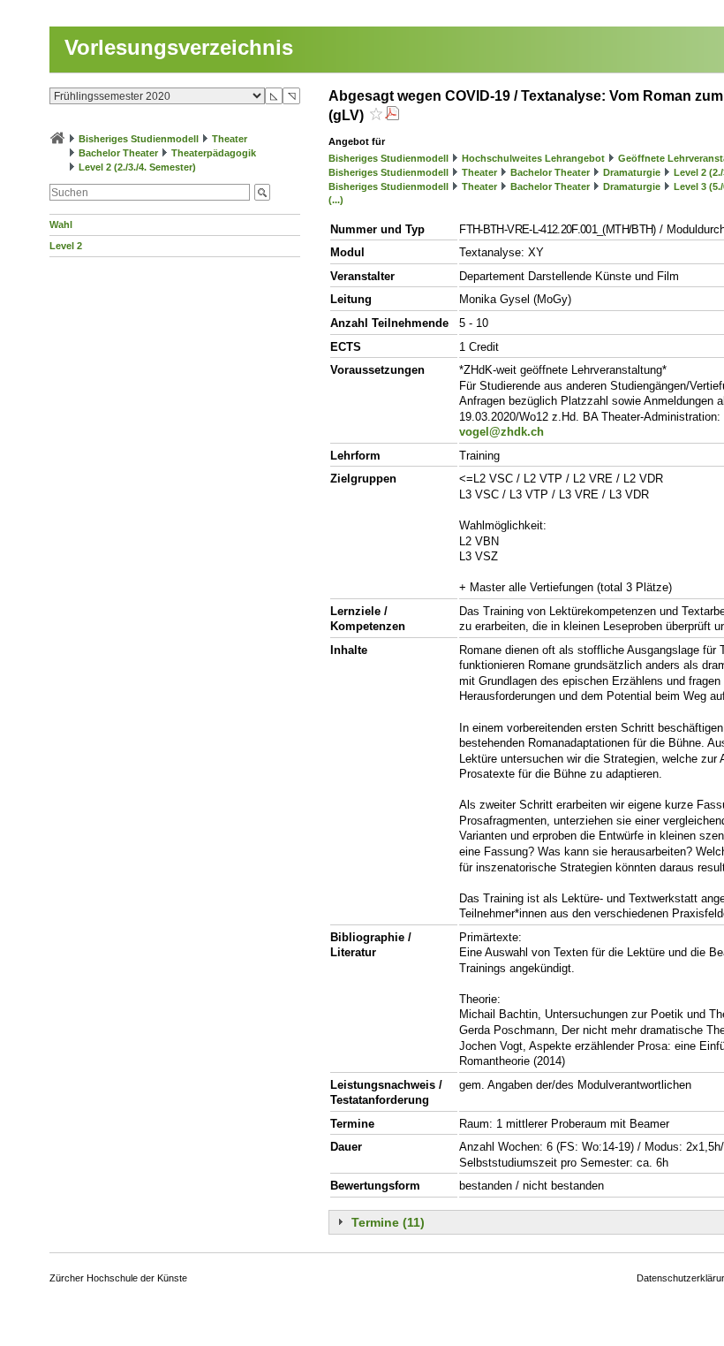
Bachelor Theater (118, 153)
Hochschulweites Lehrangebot (533, 158)
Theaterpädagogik (213, 153)
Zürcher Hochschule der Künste (118, 1278)
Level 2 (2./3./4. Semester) (137, 167)
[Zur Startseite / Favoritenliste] (57, 138)
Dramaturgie (631, 172)
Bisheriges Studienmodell (139, 138)
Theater (229, 138)
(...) (335, 199)
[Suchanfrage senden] (262, 192)
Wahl (60, 224)
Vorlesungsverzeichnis (178, 47)
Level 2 (65, 245)
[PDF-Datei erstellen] (392, 115)
